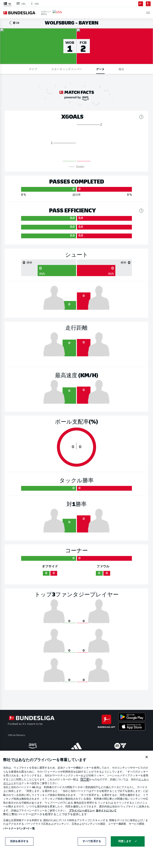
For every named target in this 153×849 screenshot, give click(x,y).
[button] (148, 12)
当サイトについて (106, 810)
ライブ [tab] (33, 69)
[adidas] (76, 746)
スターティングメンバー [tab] (66, 69)
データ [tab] (100, 69)
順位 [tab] (121, 69)
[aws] (33, 746)
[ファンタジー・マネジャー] (148, 3)
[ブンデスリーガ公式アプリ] (140, 3)
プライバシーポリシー (82, 810)
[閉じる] (146, 757)
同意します (124, 841)
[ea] (120, 746)
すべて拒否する (92, 841)
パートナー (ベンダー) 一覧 (19, 828)
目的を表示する (19, 841)
